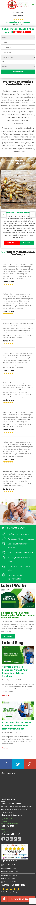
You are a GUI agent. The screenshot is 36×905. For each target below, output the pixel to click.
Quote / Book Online (8, 819)
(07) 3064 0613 (6, 812)
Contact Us (5, 832)
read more (27, 243)
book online (12, 243)
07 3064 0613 (18, 13)
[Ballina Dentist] (18, 4)
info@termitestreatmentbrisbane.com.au (15, 809)
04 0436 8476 (18, 16)
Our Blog (4, 821)
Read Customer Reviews (9, 823)
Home (3, 830)
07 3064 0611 (22, 32)
